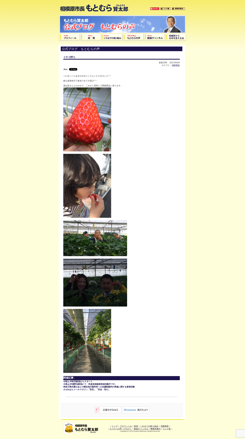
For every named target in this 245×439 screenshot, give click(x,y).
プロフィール (126, 426)
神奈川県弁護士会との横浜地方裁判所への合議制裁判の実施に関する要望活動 (99, 387)
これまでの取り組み (149, 426)
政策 (136, 426)
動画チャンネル (141, 429)
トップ (115, 426)
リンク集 (167, 429)
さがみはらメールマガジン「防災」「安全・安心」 (86, 389)
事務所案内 (155, 429)
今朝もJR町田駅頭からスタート (78, 381)
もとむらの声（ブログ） (120, 429)
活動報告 (176, 65)
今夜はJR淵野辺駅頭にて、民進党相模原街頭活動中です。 (90, 384)
